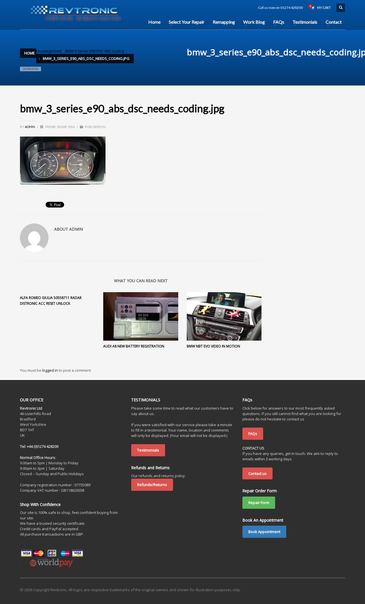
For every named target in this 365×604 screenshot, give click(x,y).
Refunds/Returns (152, 484)
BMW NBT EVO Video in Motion (213, 346)
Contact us (257, 473)
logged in (50, 370)
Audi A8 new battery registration (133, 346)
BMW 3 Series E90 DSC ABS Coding (94, 51)
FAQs (252, 433)
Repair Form (258, 502)
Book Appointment (264, 531)
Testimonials (148, 450)
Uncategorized (49, 51)
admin (30, 127)
